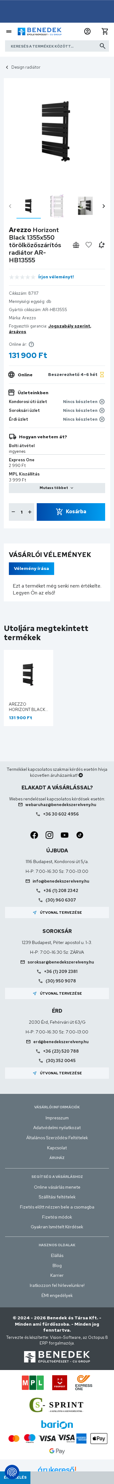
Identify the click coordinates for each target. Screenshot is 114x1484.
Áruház (57, 1158)
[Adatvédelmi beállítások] (12, 1472)
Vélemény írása (31, 568)
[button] (87, 31)
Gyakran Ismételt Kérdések (57, 1227)
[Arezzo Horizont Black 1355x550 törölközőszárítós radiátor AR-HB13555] (28, 206)
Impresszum (57, 1118)
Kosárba (76, 511)
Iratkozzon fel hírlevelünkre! (57, 1285)
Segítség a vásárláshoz (57, 1176)
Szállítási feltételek (57, 1197)
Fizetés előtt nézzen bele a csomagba (57, 1207)
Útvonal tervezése (57, 912)
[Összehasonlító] (76, 245)
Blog (57, 1265)
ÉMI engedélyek (57, 1295)
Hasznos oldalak (57, 1245)
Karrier (57, 1275)
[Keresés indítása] (102, 46)
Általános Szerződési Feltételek (57, 1137)
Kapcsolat (57, 1148)
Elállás (57, 1255)
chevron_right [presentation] (104, 206)
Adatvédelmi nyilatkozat (57, 1127)
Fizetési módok (57, 1217)
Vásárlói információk (57, 1107)
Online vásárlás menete (57, 1187)
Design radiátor (26, 67)
